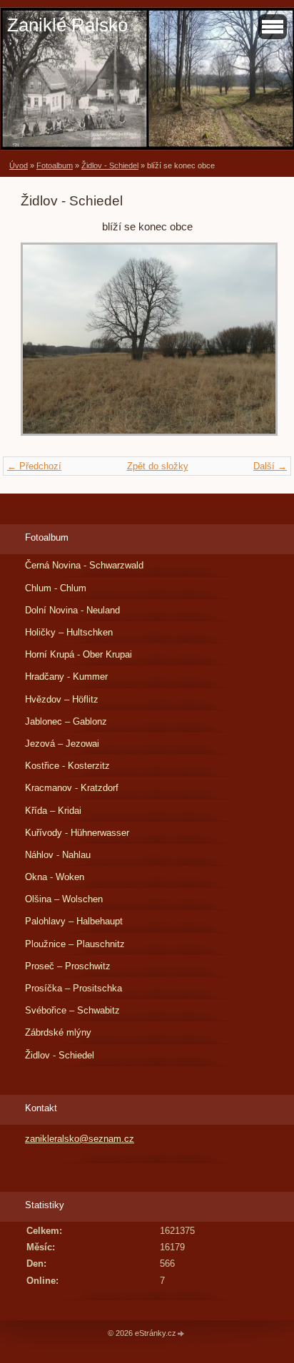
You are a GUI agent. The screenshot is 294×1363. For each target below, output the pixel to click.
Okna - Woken (54, 877)
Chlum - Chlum (55, 588)
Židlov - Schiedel (109, 165)
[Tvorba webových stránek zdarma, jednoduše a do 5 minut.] (181, 1334)
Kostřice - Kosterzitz (67, 765)
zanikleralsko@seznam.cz (79, 1138)
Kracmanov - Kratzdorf (71, 787)
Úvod (18, 165)
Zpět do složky (157, 466)
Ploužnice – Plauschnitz (75, 944)
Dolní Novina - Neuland (72, 610)
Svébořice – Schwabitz (72, 1010)
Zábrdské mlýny (58, 1032)
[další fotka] (250, 346)
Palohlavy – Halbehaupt (74, 921)
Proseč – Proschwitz (68, 966)
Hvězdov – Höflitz (61, 699)
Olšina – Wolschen (64, 899)
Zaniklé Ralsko (67, 25)
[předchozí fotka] (44, 346)
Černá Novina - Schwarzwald (84, 565)
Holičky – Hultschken (69, 632)
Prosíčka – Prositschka (73, 988)
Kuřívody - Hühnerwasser (77, 832)
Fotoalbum (54, 165)
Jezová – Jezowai (62, 743)
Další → (270, 466)
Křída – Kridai (53, 810)
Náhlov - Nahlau (58, 854)
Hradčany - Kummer (66, 676)
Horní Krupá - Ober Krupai (78, 654)
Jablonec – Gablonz (66, 721)
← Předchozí (34, 466)
